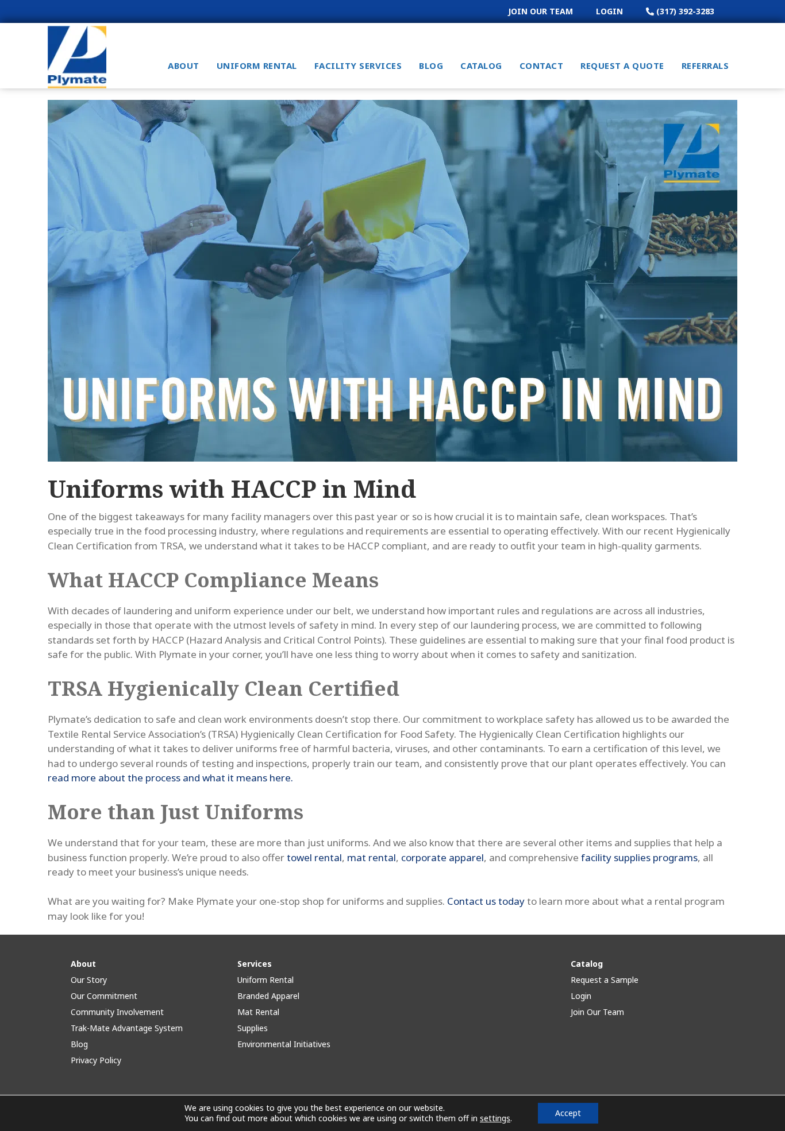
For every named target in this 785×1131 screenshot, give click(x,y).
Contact (542, 65)
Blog (431, 65)
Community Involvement (117, 1011)
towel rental (314, 857)
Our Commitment (104, 995)
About (183, 65)
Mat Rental (258, 1011)
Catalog (481, 65)
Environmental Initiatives (283, 1044)
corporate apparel (442, 857)
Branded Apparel (268, 995)
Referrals (705, 65)
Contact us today (486, 901)
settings (495, 1118)
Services (254, 963)
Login (609, 11)
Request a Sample (604, 979)
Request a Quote (622, 65)
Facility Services (358, 65)
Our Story (89, 979)
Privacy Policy (96, 1060)
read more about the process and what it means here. (170, 777)
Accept (568, 1112)
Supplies (252, 1027)
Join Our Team (540, 11)
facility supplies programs (639, 857)
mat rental (371, 857)
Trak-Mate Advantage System (127, 1027)
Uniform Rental (257, 65)
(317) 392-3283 (684, 11)
